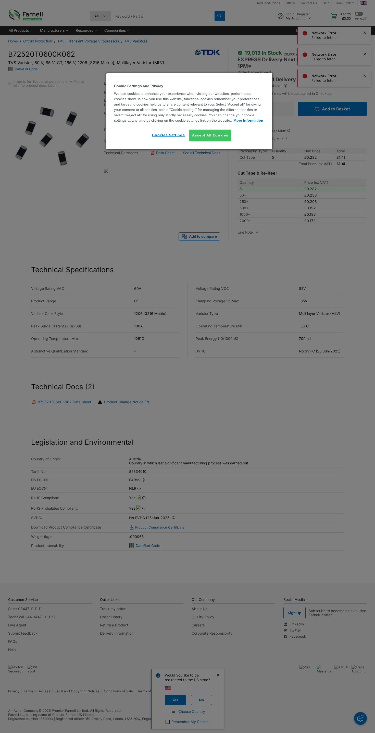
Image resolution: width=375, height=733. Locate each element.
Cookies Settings (168, 135)
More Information (248, 120)
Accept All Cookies (210, 135)
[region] (189, 111)
